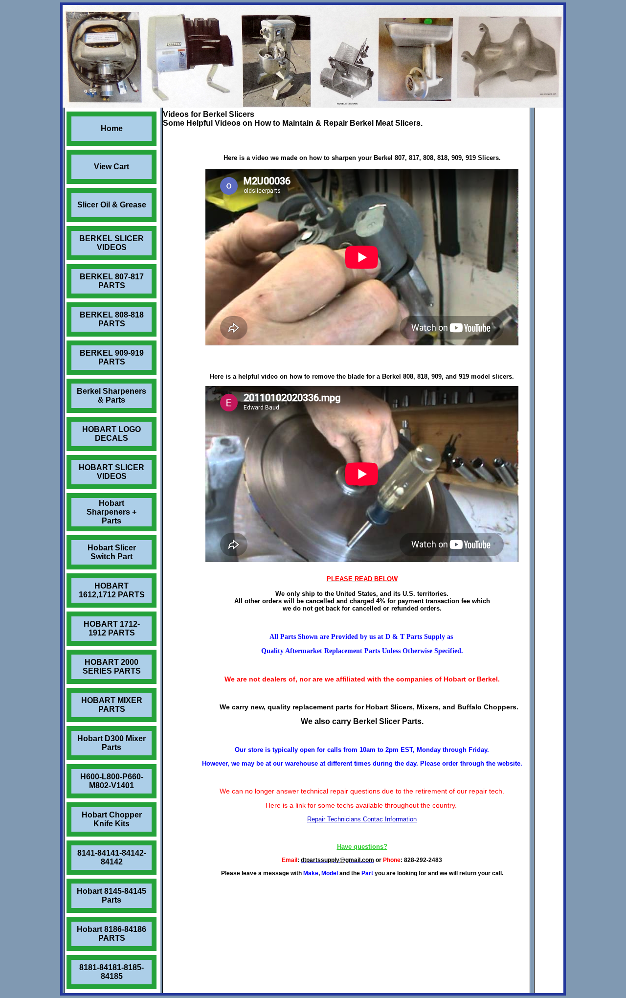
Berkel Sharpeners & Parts (111, 395)
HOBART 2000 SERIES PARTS (112, 666)
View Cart (111, 166)
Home (112, 128)
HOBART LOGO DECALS (111, 433)
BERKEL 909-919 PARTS (112, 357)
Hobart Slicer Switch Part (112, 552)
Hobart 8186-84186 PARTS (111, 933)
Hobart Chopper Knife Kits (112, 819)
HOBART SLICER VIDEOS (111, 471)
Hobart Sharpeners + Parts (111, 512)
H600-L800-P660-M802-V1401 (111, 781)
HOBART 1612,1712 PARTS (112, 590)
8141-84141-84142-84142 (111, 857)
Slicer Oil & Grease (111, 205)
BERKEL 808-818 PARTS (112, 319)
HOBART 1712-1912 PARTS (112, 628)
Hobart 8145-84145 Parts (111, 895)
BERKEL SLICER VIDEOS (111, 242)
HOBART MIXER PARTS (111, 704)
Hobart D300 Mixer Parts (111, 742)
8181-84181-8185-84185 (111, 971)
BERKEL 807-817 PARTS (112, 281)
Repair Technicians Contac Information (362, 819)
